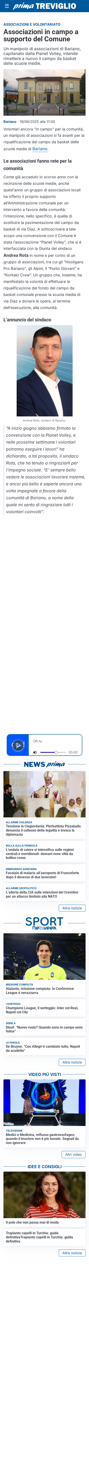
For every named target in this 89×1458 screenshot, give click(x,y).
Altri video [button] (73, 1154)
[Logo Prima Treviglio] (44, 6)
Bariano (40, 148)
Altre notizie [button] (72, 908)
